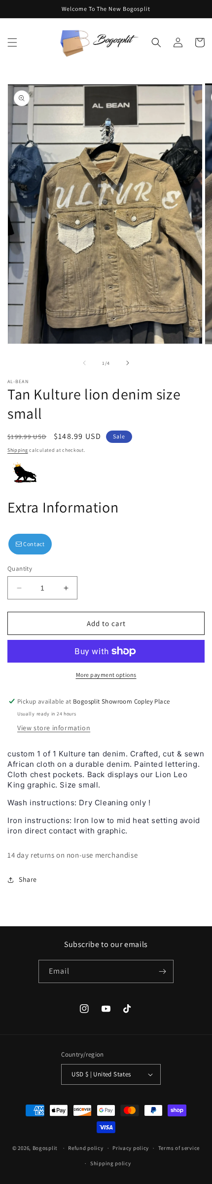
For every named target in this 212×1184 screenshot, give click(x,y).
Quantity (19, 568)
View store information (53, 727)
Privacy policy (130, 1148)
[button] (12, 42)
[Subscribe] (162, 971)
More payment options (106, 674)
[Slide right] (128, 363)
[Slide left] (84, 363)
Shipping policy (110, 1163)
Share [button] (28, 879)
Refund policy (85, 1148)
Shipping (17, 450)
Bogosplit (45, 1148)
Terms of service (179, 1148)
